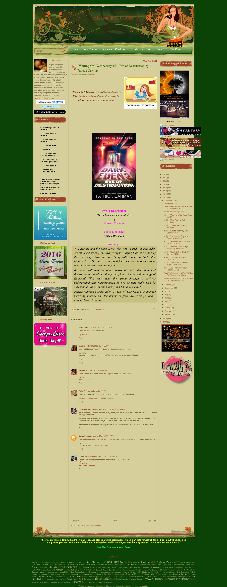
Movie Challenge (168, 572)
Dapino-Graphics (141, 586)
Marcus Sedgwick (105, 572)
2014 (165, 188)
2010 (165, 319)
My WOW (83, 335)
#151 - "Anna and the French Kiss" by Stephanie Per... (178, 242)
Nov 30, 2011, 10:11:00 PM (101, 327)
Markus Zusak (116, 572)
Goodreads (137, 49)
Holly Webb (36, 570)
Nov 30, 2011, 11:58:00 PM (114, 409)
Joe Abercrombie (175, 570)
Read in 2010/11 (119, 574)
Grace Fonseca (85, 436)
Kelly (81, 391)
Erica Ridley (167, 564)
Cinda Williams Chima (187, 562)
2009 (165, 322)
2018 (165, 174)
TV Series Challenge (154, 577)
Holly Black (189, 567)
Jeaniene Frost (134, 570)
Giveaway (155, 567)
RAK (64, 574)
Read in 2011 (132, 574)
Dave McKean (91, 564)
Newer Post (76, 521)
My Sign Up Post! (48, 243)
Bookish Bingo (135, 562)
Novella (44, 574)
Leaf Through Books (78, 572)
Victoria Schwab (136, 579)
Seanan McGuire (114, 577)
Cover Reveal (58, 564)
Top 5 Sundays (85, 579)
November (169, 203)
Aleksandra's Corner (113, 18)
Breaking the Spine (87, 95)
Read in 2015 (61, 577)
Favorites (107, 49)
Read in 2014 (45, 576)
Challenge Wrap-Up (166, 562)
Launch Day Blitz (52, 572)
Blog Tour (55, 562)
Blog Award (45, 562)
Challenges (121, 49)
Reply (81, 338)
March (167, 308)
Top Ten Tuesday (103, 579)
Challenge (146, 562)
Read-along (92, 577)
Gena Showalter (135, 567)
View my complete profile (44, 99)
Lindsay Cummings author (90, 409)
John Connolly (188, 570)
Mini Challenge (144, 572)
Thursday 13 (71, 579)
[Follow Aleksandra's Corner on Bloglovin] (50, 104)
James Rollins (101, 570)
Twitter (149, 49)
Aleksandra (56, 60)
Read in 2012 (150, 574)
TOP (154, 308)
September (169, 288)
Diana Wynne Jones (105, 564)
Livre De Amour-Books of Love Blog (93, 445)
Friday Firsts (101, 567)
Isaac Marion (47, 570)
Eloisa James (156, 564)
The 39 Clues (50, 579)
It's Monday (58, 570)
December (169, 200)
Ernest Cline (189, 564)
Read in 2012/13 (166, 574)
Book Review (115, 561)
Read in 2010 (102, 574)
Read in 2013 (179, 574)
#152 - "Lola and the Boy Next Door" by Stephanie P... (176, 237)
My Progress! (46, 320)
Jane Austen (123, 570)
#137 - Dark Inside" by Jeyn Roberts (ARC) (175, 269)
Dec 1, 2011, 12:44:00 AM (103, 436)
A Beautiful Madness (88, 456)
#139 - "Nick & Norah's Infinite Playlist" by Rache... (176, 263)
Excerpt (44, 567)
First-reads (70, 567)
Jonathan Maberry (38, 572)
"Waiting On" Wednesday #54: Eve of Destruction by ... (178, 207)
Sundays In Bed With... (137, 577)
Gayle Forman (123, 567)
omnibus (99, 582)
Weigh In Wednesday (39, 582)
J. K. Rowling (74, 570)
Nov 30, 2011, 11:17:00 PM (95, 391)
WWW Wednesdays (154, 579)
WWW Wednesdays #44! (174, 212)
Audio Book (35, 562)
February (168, 311)
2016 (165, 181)
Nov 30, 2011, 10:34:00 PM (98, 346)
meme (83, 309)
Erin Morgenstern (178, 564)
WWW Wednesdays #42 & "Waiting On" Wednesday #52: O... (178, 279)
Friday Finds (89, 567)
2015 (165, 184)
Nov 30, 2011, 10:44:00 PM (96, 370)
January (168, 314)
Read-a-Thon (75, 576)
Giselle (82, 370)
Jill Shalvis (164, 570)
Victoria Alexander (121, 579)
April (166, 305)
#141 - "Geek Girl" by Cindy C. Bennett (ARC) (176, 253)
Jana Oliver (113, 570)
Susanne (82, 346)
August (167, 291)
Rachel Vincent (75, 574)
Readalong (104, 577)
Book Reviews (90, 49)
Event (34, 567)
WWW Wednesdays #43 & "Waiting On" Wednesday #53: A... (178, 274)
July (166, 295)
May (166, 301)
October (168, 285)
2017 (165, 178)
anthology (67, 582)
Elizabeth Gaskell (145, 564)
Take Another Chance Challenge (173, 577)
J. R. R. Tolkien (87, 570)
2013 (165, 191)
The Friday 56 (60, 579)
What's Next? (55, 582)
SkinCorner (176, 49)
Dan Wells (80, 564)
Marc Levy (93, 572)
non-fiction (92, 582)
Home (76, 49)
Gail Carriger (112, 567)
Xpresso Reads (85, 380)
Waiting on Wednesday (95, 309)
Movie (156, 572)
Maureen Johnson (129, 572)
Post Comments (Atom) (91, 525)
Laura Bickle (64, 572)
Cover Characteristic (42, 564)
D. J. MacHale (69, 564)
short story (108, 582)
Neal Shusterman (183, 572)
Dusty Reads (131, 564)
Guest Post (179, 567)
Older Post (152, 521)
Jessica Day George (150, 570)
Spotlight (123, 577)
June (167, 298)
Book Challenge (93, 562)
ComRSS (162, 49)
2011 (165, 197)
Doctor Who (119, 564)
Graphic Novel (168, 567)
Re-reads (88, 574)
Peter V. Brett (55, 574)
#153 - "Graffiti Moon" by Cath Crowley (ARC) (176, 232)
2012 (165, 194)
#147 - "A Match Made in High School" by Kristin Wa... (176, 248)
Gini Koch (146, 567)
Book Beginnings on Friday (71, 562)
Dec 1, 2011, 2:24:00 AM (107, 456)
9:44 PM (91, 74)
